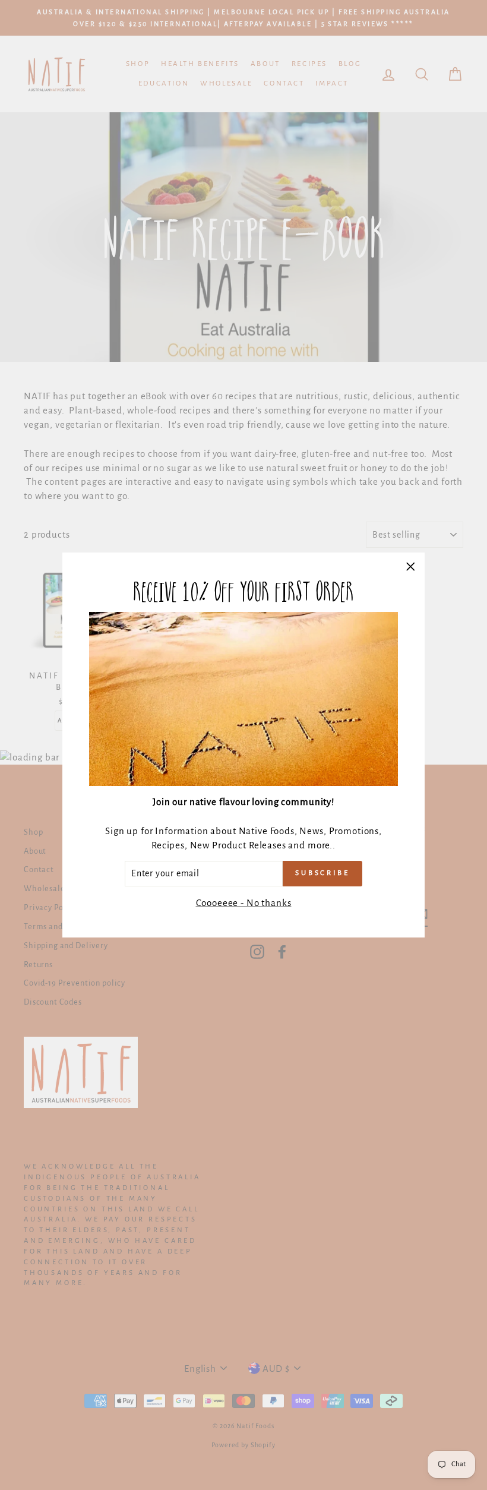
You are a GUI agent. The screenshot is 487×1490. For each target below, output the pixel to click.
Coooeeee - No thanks (244, 903)
